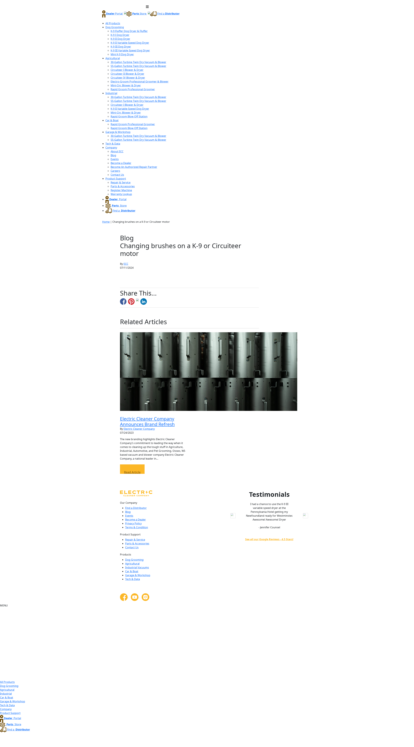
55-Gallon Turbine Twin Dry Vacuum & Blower (138, 66)
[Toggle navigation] (147, 6)
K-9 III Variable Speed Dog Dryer (130, 50)
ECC (126, 264)
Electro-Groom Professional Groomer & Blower (140, 81)
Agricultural (112, 58)
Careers (115, 171)
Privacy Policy (133, 523)
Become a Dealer (121, 163)
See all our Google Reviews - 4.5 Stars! (269, 539)
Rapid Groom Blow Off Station (129, 116)
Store (139, 13)
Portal (114, 13)
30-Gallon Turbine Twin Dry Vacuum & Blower (138, 62)
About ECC (117, 151)
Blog (113, 155)
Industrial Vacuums (137, 567)
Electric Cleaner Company (139, 429)
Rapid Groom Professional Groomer (133, 89)
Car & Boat (112, 120)
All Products (112, 23)
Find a (168, 13)
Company (111, 147)
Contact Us (117, 174)
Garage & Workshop (118, 132)
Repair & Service (121, 182)
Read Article (132, 472)
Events (115, 159)
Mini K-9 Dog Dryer (122, 54)
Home (106, 222)
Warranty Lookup (121, 194)
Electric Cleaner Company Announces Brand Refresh (147, 421)
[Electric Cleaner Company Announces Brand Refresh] (208, 371)
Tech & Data (112, 143)
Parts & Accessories (123, 186)
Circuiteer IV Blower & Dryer (128, 77)
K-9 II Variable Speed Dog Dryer (130, 42)
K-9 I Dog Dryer (120, 35)
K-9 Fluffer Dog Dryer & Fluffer (129, 31)
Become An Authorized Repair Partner (134, 167)
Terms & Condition (136, 527)
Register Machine (121, 190)
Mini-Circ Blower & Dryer (126, 85)
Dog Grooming (114, 27)
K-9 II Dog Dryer (120, 39)
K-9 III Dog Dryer (121, 46)
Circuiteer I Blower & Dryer (127, 70)
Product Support (115, 178)
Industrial (111, 93)
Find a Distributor (136, 508)
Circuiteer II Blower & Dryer (127, 74)
